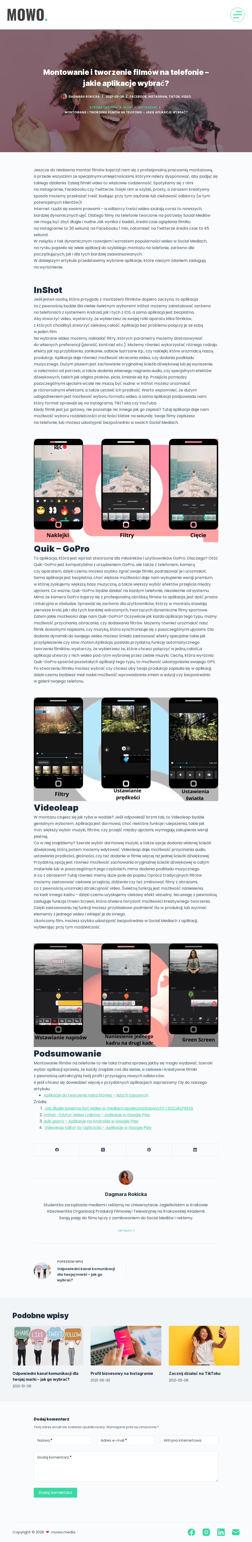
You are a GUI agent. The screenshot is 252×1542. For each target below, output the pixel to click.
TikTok (174, 96)
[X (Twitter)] (103, 1150)
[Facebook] (57, 1150)
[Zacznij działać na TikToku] (204, 1346)
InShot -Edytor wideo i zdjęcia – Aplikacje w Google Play (97, 1115)
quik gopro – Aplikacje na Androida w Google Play (91, 1121)
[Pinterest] (149, 1150)
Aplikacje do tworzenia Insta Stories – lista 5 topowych (96, 1095)
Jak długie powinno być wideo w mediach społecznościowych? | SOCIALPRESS (119, 1108)
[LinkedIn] (195, 1150)
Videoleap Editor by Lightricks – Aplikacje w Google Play (98, 1127)
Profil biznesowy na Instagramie (122, 1373)
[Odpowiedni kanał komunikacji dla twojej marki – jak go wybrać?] (48, 1346)
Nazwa (44, 1440)
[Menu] (237, 15)
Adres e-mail (114, 1440)
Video (186, 96)
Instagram (157, 96)
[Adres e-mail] (235, 1532)
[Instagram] (206, 1532)
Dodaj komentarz (54, 1457)
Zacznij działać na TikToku (194, 1373)
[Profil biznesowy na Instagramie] (126, 1346)
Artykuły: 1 (126, 1231)
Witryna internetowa (182, 1440)
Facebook (138, 96)
